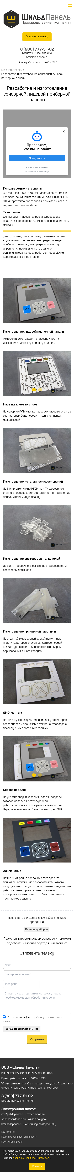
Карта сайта (8, 1131)
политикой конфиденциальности (31, 1158)
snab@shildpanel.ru (13, 1119)
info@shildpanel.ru (37, 57)
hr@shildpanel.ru (11, 1124)
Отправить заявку (37, 36)
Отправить (37, 1039)
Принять (37, 1166)
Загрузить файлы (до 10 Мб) (22, 1029)
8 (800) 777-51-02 (37, 49)
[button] (34, 390)
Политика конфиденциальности (19, 1136)
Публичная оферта (12, 1141)
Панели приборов (36, 929)
